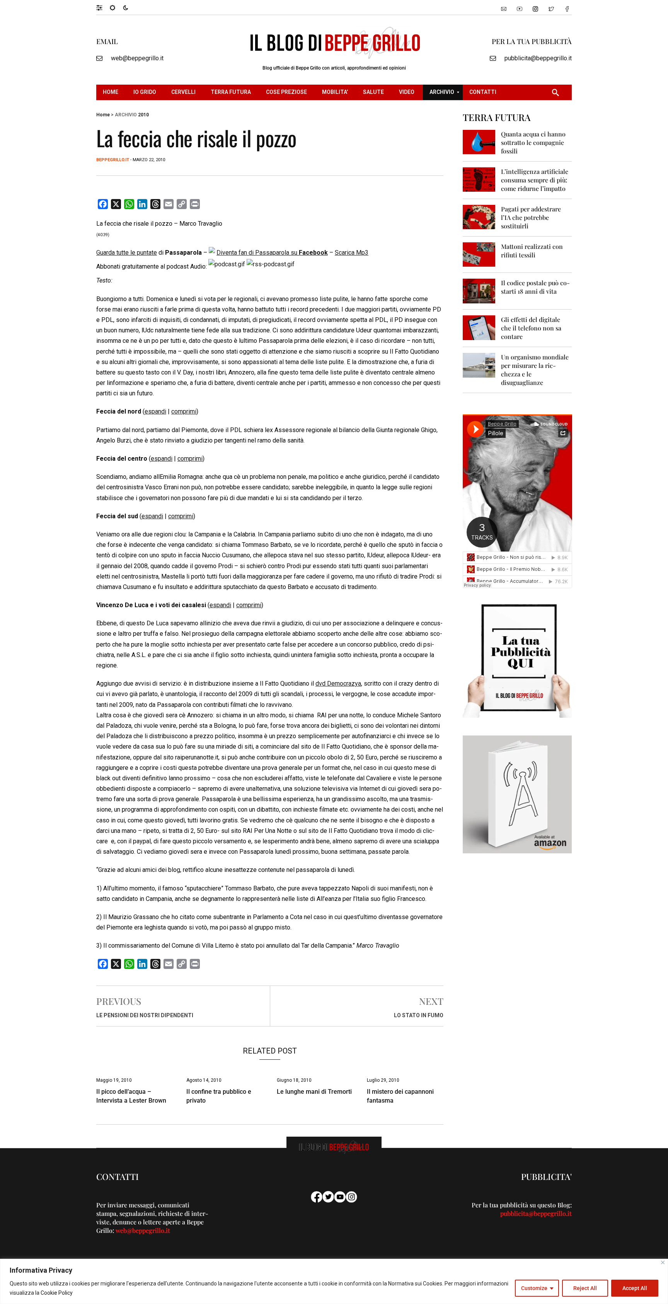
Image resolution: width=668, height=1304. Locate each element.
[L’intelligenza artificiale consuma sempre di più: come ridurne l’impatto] (479, 179)
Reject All (585, 1288)
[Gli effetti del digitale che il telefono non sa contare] (479, 327)
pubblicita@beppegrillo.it (538, 58)
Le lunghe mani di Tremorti (314, 1091)
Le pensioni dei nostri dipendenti (144, 1015)
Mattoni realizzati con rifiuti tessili (532, 250)
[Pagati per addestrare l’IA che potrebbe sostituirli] (479, 216)
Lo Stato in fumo (418, 1015)
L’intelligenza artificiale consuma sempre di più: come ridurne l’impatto (534, 179)
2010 (143, 114)
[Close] (663, 1262)
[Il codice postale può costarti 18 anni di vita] (479, 290)
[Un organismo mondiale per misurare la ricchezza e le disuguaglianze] (479, 364)
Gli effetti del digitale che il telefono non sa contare (531, 327)
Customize (534, 1288)
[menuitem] (111, 92)
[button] (103, 7)
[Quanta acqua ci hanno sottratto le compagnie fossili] (479, 141)
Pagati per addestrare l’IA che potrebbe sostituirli (531, 217)
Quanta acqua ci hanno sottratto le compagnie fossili (533, 142)
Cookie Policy (57, 1293)
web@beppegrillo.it (137, 58)
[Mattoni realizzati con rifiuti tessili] (479, 254)
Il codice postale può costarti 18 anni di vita (535, 287)
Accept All (634, 1288)
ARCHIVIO (126, 114)
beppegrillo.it (112, 159)
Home (103, 114)
